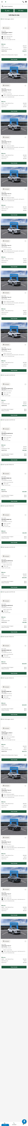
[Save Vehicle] (25, 28)
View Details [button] (14, 59)
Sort (8, 10)
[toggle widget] (24, 1121)
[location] (26, 2)
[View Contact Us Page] (23, 2)
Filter (21, 10)
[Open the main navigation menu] (2, 2)
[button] (14, 59)
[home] (5, 1)
